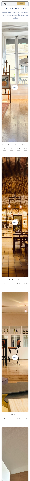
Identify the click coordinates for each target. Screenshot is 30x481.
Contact (21, 3)
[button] (26, 4)
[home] (4, 4)
